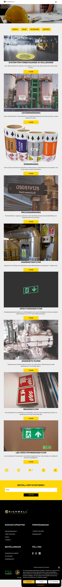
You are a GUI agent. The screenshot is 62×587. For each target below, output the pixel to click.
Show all (15, 29)
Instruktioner (35, 29)
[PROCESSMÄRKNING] (31, 193)
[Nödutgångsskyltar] (31, 289)
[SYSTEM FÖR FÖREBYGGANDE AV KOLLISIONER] (31, 48)
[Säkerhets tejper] (31, 340)
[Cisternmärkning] (31, 93)
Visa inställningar (53, 581)
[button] (59, 567)
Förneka (41, 581)
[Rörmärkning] (31, 143)
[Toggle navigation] (56, 2)
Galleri (24, 29)
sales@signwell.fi (36, 534)
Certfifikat (46, 29)
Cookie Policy (40, 585)
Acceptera (28, 581)
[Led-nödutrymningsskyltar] (31, 435)
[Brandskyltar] (31, 390)
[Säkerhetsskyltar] (31, 242)
